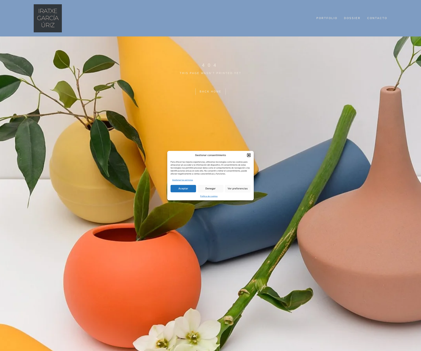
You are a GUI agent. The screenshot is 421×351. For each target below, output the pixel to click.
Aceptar (183, 188)
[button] (248, 155)
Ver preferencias (238, 188)
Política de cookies (209, 196)
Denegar (210, 188)
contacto (377, 18)
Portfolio (326, 18)
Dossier (352, 18)
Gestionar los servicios (182, 180)
